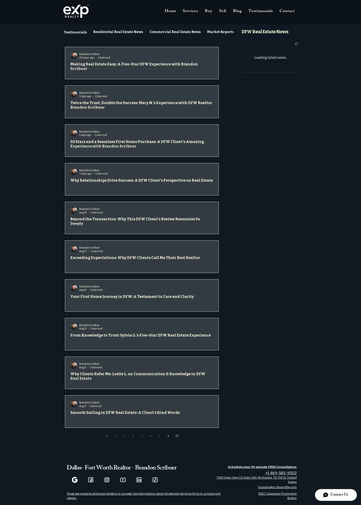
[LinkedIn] (139, 480)
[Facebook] (91, 480)
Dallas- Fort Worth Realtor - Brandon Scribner (122, 468)
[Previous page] (115, 436)
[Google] (75, 480)
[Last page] (177, 436)
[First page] (107, 436)
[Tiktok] (155, 480)
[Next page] (168, 436)
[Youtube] (123, 480)
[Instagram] (107, 480)
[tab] (75, 31)
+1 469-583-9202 (281, 473)
